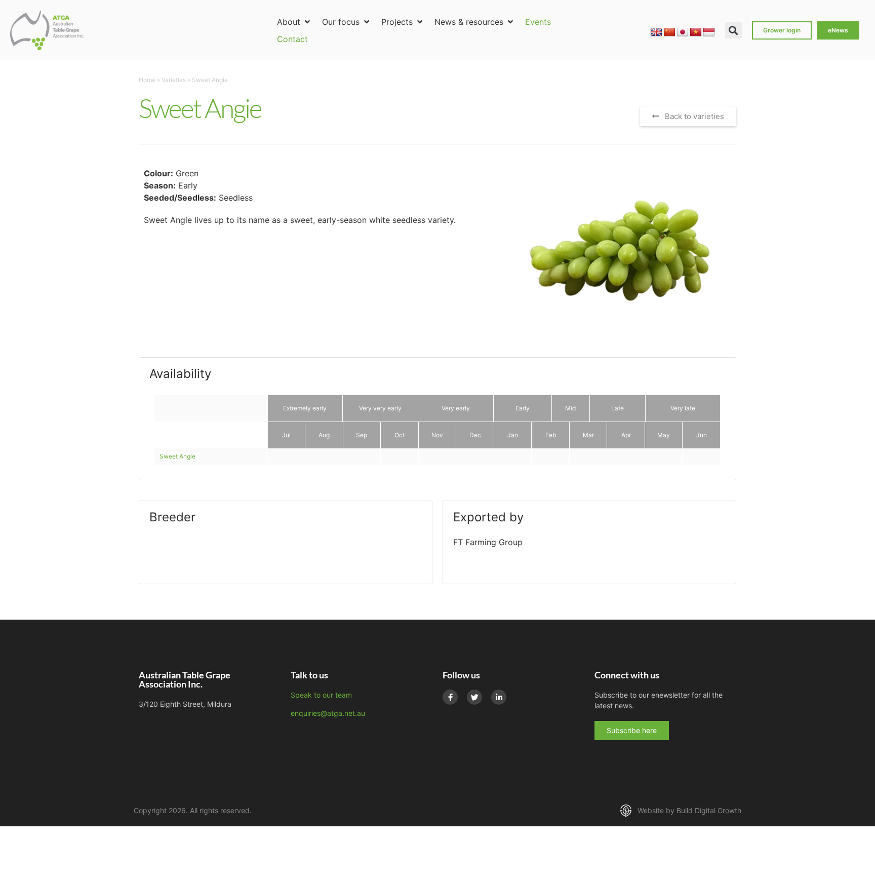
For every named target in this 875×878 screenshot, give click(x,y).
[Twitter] (474, 697)
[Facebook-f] (450, 697)
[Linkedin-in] (498, 697)
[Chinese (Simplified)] (669, 32)
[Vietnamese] (696, 32)
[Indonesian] (709, 32)
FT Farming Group (488, 542)
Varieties (174, 80)
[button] (294, 21)
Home (147, 80)
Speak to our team (321, 695)
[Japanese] (683, 32)
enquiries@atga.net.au (328, 713)
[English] (656, 32)
